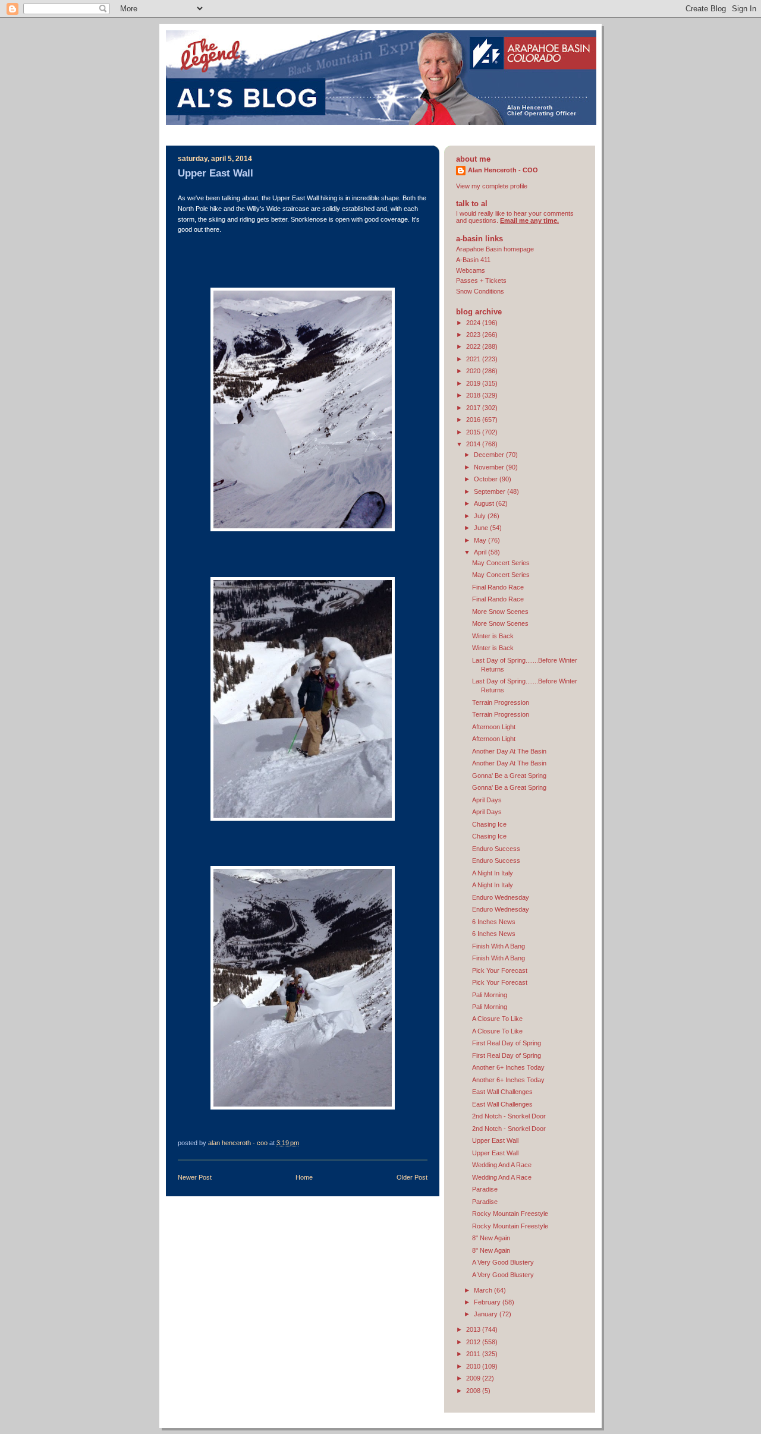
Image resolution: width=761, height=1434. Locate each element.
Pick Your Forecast (499, 970)
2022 (474, 346)
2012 (474, 1341)
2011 (474, 1353)
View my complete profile (491, 186)
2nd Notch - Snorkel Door (509, 1116)
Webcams (470, 270)
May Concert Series (501, 562)
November (490, 467)
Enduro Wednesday (500, 897)
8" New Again (491, 1237)
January (486, 1314)
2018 (474, 395)
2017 (474, 407)
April (481, 552)
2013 (474, 1329)
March (484, 1290)
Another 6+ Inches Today (508, 1067)
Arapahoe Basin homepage (495, 249)
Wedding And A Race (502, 1164)
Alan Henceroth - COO (503, 170)
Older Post (412, 1177)
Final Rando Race (498, 587)
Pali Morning (489, 994)
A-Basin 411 (473, 259)
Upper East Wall (495, 1140)
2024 (474, 322)
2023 (474, 334)
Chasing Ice (489, 824)
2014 (474, 443)
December (490, 454)
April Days (487, 799)
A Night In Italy (492, 873)
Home (304, 1177)
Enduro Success (496, 848)
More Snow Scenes (500, 611)
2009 (474, 1378)
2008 (474, 1390)
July (481, 515)
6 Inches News (493, 921)
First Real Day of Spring (506, 1043)
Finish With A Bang (498, 946)
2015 (474, 432)
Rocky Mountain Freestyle (510, 1213)
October (486, 479)
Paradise (485, 1189)
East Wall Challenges (502, 1091)
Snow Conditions (480, 291)
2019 (474, 383)
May (481, 540)
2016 (474, 419)
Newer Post (195, 1177)
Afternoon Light (493, 726)
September (490, 491)
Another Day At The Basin (509, 751)
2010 (474, 1366)
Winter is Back (493, 635)
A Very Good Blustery (503, 1262)
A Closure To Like (497, 1018)
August (485, 503)
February (488, 1302)
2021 (474, 359)
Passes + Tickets (481, 280)
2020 (474, 370)
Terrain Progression (500, 702)
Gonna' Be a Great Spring (509, 775)
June (482, 527)
